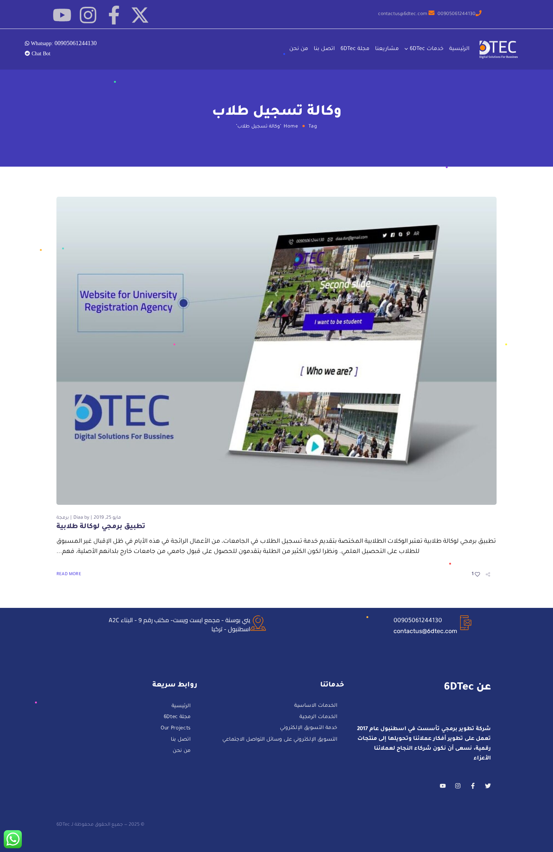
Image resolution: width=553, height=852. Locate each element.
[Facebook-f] (114, 15)
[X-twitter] (140, 15)
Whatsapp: (63, 43)
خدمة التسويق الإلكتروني (308, 728)
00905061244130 (417, 621)
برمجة (62, 518)
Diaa (78, 518)
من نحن (298, 49)
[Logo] (499, 49)
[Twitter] (488, 786)
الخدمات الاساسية (315, 706)
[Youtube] (62, 15)
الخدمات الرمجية (318, 717)
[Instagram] (88, 15)
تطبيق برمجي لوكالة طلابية (100, 527)
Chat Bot (40, 53)
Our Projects (176, 729)
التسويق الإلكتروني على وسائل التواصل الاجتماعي (279, 740)
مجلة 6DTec (354, 49)
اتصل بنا (324, 49)
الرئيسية (459, 49)
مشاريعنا (387, 49)
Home (291, 126)
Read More (68, 574)
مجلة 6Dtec (177, 718)
